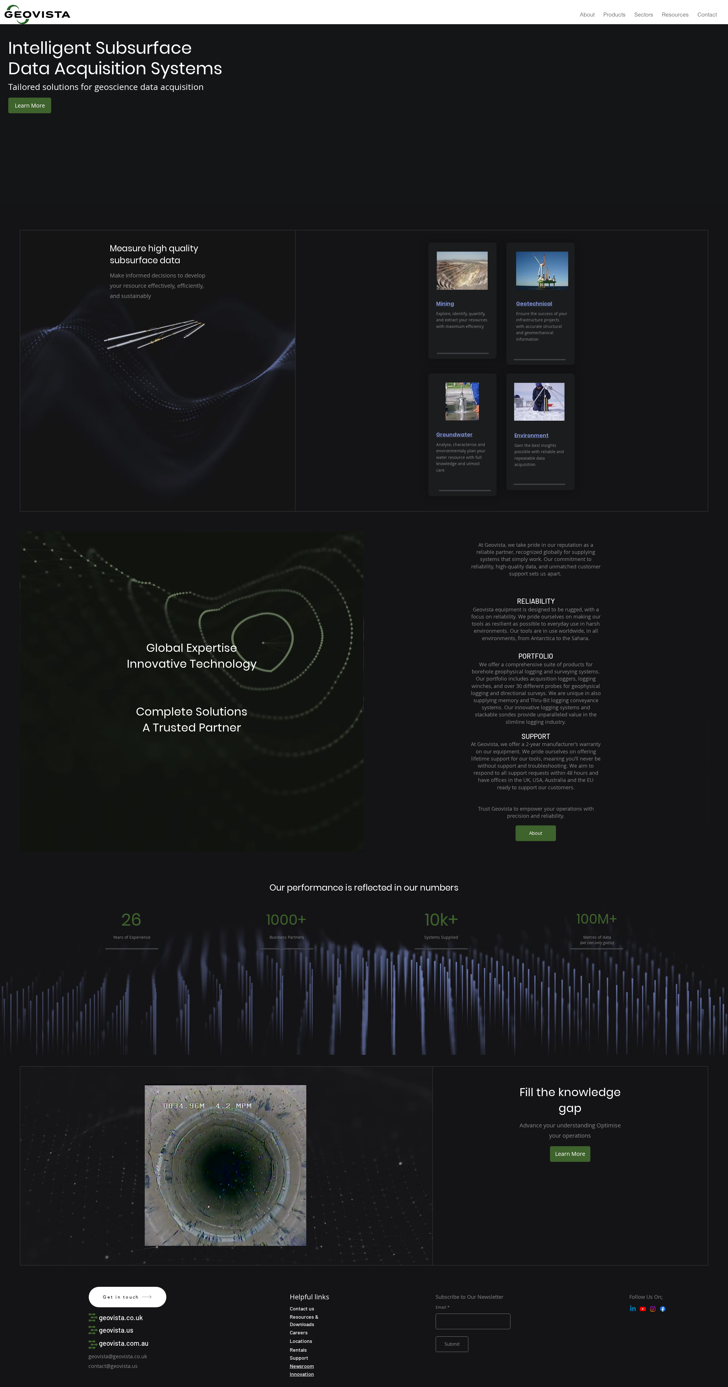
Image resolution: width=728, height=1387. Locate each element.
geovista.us (116, 1330)
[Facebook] (662, 1308)
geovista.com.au (123, 1343)
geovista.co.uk (121, 1317)
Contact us (302, 1308)
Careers (299, 1332)
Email (441, 1307)
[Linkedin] (632, 1308)
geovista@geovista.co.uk (117, 1356)
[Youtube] (642, 1308)
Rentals (298, 1350)
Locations (301, 1341)
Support (299, 1358)
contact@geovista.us (113, 1366)
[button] (614, 14)
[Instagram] (652, 1308)
